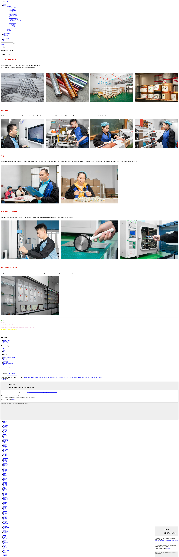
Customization (6, 33)
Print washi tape (12, 9)
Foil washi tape (12, 10)
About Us (5, 35)
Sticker (7, 21)
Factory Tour (9, 37)
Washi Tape (8, 6)
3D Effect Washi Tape (14, 7)
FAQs (7, 38)
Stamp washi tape (13, 14)
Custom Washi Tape (39, 377)
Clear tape (11, 11)
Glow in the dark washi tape (15, 20)
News (4, 34)
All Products (100, 377)
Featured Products (26, 377)
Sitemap (32, 377)
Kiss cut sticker (12, 23)
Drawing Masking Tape (78, 377)
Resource (5, 40)
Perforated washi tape (13, 19)
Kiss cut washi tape (13, 16)
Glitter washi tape (13, 13)
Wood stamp (9, 31)
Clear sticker (11, 25)
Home (4, 4)
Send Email (3, 379)
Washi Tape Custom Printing (91, 377)
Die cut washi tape (13, 15)
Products (5, 5)
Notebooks (8, 29)
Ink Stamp (8, 30)
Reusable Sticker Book (11, 28)
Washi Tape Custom (68, 377)
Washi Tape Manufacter (58, 377)
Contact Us (5, 39)
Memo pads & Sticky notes (12, 26)
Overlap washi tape (13, 18)
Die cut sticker (12, 24)
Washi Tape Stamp (48, 377)
